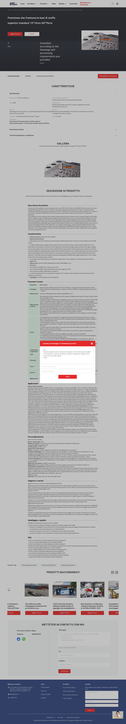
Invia (68, 377)
